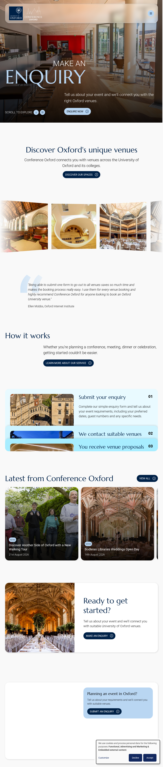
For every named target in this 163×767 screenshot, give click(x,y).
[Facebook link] (106, 737)
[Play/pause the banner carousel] (42, 110)
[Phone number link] (127, 737)
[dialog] (125, 752)
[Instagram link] (96, 737)
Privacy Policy (59, 751)
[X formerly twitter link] (86, 737)
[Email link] (116, 737)
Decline (133, 757)
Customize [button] (101, 757)
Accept (147, 757)
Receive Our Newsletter (84, 751)
